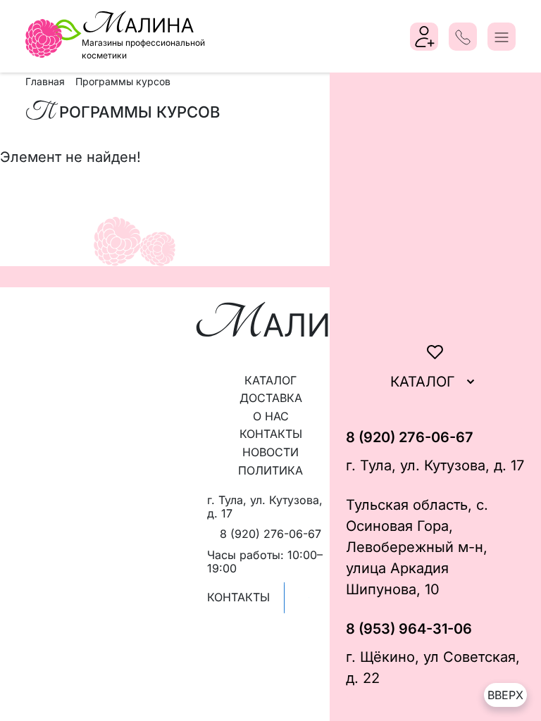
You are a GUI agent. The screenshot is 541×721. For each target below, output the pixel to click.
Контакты (271, 434)
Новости (270, 452)
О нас (271, 416)
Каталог (270, 380)
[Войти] (424, 36)
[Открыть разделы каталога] (470, 381)
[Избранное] (435, 352)
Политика (270, 470)
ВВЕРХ (505, 695)
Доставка (271, 398)
